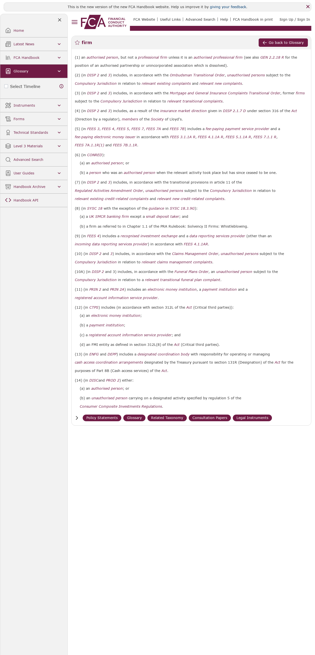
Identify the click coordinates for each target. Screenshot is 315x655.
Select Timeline (25, 86)
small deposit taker (162, 216)
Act (294, 111)
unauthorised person (234, 271)
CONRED (94, 155)
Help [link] (224, 19)
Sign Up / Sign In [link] (295, 19)
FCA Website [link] (144, 19)
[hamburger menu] (74, 22)
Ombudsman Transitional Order (197, 75)
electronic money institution (172, 289)
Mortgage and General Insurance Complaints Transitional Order (225, 93)
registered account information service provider (116, 298)
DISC (93, 380)
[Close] (308, 7)
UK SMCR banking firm (109, 216)
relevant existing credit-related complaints (111, 199)
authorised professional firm (218, 57)
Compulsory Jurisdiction (96, 83)
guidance (156, 208)
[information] (61, 86)
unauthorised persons (246, 75)
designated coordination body (163, 354)
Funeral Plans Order (191, 271)
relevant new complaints (221, 83)
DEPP (112, 354)
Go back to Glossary (286, 42)
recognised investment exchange (149, 236)
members (130, 119)
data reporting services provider (217, 236)
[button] (77, 418)
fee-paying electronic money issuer (105, 137)
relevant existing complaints (166, 83)
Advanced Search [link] (200, 19)
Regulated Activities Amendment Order (109, 190)
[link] (103, 22)
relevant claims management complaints (177, 262)
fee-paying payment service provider (237, 129)
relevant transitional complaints (194, 101)
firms (300, 93)
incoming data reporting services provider (111, 244)
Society (157, 119)
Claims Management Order (195, 253)
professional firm (152, 57)
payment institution (219, 289)
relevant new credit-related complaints (190, 199)
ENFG (94, 354)
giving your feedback (228, 7)
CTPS (93, 307)
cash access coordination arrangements (109, 362)
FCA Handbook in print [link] (253, 19)
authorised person (102, 57)
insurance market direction (183, 111)
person (95, 172)
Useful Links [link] (170, 19)
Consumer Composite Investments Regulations (121, 406)
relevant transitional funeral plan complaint (182, 280)
